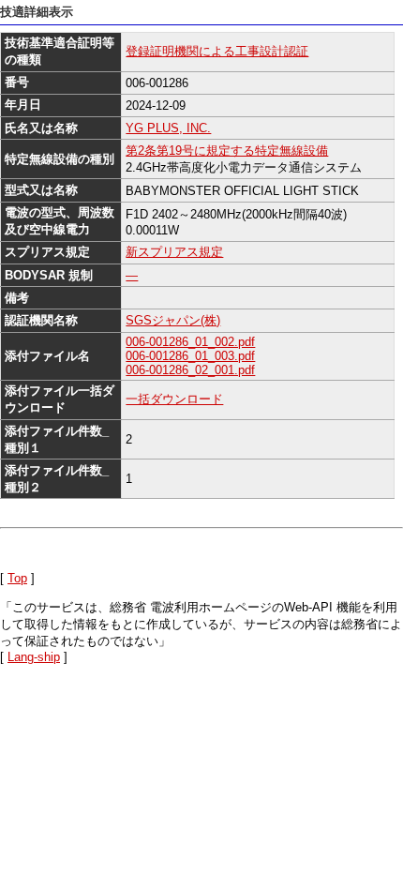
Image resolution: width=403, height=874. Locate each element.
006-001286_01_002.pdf (190, 342)
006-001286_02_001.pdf (190, 370)
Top (17, 578)
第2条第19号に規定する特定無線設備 (227, 150)
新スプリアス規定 (174, 252)
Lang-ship (33, 657)
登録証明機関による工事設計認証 (217, 51)
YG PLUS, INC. (168, 128)
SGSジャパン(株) (173, 320)
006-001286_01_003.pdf (190, 356)
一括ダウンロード (174, 399)
